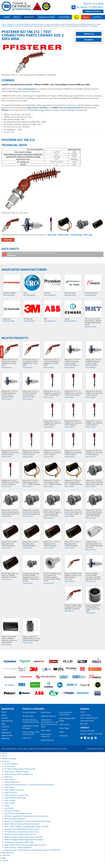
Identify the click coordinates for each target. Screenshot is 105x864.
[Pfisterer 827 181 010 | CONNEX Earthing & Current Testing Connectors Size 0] (73, 349)
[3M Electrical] (32, 308)
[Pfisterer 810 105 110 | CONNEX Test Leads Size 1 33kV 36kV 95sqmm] (53, 381)
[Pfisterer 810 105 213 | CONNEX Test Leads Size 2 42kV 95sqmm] (73, 411)
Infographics (6, 732)
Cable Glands (46, 712)
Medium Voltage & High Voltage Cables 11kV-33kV (23, 837)
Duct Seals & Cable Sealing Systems (18, 813)
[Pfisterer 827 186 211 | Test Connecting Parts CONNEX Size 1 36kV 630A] (32, 349)
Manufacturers (46, 17)
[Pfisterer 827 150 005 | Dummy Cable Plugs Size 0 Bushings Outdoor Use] (94, 470)
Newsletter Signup (93, 11)
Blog (85, 17)
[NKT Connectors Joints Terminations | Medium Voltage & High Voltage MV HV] (93, 308)
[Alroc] (32, 282)
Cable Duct (27, 738)
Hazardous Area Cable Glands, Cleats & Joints (21, 829)
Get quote (88, 40)
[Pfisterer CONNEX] (11, 282)
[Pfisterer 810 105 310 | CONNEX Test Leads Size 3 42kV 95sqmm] (10, 440)
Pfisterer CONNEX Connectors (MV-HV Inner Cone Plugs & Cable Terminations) (47, 24)
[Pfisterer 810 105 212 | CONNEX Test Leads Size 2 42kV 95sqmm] (53, 411)
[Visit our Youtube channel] (92, 738)
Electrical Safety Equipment (14, 819)
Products (29, 17)
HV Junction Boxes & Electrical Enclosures (20, 834)
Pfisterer (5, 110)
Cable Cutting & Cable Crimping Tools (31, 733)
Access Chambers (29, 712)
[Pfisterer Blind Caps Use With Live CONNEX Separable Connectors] (10, 563)
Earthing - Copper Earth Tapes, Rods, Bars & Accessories (26, 816)
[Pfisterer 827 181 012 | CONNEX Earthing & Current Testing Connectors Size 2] (10, 381)
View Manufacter (9, 295)
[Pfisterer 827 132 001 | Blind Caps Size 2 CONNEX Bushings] (53, 531)
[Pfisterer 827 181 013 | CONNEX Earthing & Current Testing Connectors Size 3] (32, 381)
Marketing (5, 738)
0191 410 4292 (94, 3)
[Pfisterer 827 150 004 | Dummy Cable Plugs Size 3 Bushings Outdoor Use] (73, 500)
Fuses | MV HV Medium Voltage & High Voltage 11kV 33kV (26, 826)
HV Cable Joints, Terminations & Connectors (21, 832)
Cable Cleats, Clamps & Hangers (31, 727)
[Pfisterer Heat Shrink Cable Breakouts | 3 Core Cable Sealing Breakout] (32, 626)
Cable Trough (64, 728)
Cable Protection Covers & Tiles (65, 713)
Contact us (89, 34)
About (17, 17)
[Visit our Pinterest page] (95, 738)
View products (7, 367)
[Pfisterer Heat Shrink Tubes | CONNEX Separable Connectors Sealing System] (10, 626)
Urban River (63, 749)
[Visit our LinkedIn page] (88, 738)
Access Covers (28, 716)
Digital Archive (7, 735)
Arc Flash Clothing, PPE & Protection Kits (31, 721)
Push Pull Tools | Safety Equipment (17, 847)
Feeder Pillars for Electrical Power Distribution (22, 824)
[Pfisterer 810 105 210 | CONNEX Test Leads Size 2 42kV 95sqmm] (94, 381)
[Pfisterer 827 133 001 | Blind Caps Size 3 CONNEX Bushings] (73, 531)
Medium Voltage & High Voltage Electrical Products (24, 839)
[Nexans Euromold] (93, 282)
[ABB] (52, 308)
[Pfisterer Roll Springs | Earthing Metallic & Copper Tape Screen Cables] (94, 595)
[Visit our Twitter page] (81, 738)
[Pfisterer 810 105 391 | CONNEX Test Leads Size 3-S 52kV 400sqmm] (10, 470)
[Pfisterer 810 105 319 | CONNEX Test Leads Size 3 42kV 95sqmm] (32, 440)
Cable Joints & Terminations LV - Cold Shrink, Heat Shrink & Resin (49, 723)
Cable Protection (47, 740)
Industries (64, 17)
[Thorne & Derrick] (26, 6)
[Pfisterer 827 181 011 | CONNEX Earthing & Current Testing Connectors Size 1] (94, 349)
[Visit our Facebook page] (85, 738)
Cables (61, 732)
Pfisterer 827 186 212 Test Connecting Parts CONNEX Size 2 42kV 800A (31, 254)
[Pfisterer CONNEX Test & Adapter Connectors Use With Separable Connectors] (73, 563)
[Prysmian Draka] (73, 282)
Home (6, 17)
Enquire (8, 240)
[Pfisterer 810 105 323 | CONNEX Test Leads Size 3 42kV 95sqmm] (53, 440)
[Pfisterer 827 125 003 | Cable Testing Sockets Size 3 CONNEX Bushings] (73, 470)
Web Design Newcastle (48, 749)
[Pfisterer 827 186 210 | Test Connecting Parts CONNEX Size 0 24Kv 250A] (10, 349)
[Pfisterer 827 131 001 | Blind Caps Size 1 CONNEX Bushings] (32, 531)
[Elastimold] (11, 308)
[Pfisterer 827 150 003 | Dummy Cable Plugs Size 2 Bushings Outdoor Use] (32, 500)
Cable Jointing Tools (48, 716)
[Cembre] (73, 308)
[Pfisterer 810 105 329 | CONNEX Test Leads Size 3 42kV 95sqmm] (73, 440)
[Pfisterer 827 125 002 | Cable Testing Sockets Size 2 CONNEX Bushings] (53, 470)
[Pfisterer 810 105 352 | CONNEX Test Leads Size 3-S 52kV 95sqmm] (94, 440)
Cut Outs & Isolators (12, 811)
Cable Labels (45, 730)
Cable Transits (64, 724)
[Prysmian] (52, 282)
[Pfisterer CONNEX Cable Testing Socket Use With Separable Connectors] (73, 595)
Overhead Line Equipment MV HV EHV (19, 842)
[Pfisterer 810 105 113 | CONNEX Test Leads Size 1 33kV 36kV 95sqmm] (73, 381)
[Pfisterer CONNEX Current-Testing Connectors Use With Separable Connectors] (94, 563)
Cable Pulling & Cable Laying (15, 798)
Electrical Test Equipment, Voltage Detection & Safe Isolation (27, 821)
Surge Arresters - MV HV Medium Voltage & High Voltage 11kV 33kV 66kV (32, 850)
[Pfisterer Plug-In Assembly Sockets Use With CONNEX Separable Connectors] (94, 531)
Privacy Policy (22, 749)
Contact (97, 17)
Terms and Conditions (9, 749)
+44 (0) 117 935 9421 (91, 7)
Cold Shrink (63, 736)
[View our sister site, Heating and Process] (76, 17)
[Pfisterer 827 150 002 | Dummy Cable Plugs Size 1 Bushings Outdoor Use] (10, 500)
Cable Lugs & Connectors (46, 735)
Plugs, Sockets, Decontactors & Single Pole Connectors (25, 845)
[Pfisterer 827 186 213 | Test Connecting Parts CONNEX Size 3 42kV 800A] (53, 349)
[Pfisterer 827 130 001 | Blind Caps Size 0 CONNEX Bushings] (10, 531)
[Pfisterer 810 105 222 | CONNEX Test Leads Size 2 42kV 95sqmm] (94, 411)
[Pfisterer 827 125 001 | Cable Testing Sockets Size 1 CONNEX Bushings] (32, 470)
